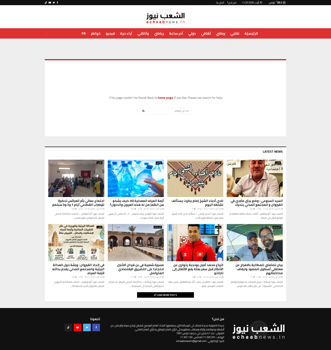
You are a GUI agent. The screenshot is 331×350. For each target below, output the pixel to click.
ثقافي (206, 33)
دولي (192, 33)
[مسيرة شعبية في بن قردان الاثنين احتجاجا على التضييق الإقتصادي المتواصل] (136, 242)
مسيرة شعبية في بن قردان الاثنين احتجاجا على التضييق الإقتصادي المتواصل (140, 269)
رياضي (159, 33)
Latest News (273, 151)
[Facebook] (96, 327)
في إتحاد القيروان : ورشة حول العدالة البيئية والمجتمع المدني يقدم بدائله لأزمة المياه (78, 269)
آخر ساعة (176, 33)
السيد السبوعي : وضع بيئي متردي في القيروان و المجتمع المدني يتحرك (256, 203)
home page (165, 97)
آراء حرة (126, 33)
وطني (220, 33)
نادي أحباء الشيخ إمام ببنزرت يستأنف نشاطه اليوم (197, 203)
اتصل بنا (220, 2)
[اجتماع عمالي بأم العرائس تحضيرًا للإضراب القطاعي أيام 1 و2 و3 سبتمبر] (76, 178)
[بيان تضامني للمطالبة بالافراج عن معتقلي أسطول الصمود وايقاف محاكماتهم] (255, 242)
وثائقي (143, 33)
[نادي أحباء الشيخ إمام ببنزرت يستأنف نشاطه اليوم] (195, 178)
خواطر (96, 33)
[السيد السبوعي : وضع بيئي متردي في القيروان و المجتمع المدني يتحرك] (255, 178)
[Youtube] (77, 327)
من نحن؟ (231, 2)
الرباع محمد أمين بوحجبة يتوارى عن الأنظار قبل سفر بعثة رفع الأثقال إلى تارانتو (197, 269)
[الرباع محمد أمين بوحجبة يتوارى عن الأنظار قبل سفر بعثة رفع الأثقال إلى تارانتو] (195, 242)
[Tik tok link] (46, 2)
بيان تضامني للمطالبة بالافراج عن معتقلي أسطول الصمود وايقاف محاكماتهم (259, 269)
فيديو (110, 33)
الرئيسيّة (251, 33)
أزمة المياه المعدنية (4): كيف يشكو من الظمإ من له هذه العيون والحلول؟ (137, 203)
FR (84, 33)
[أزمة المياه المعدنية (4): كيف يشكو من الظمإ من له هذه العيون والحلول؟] (136, 178)
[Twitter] (87, 327)
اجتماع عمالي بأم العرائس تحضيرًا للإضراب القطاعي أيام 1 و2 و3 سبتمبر (78, 203)
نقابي (234, 33)
